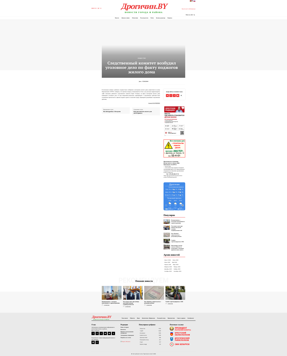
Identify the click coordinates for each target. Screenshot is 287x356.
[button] (191, 14)
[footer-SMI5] (182, 344)
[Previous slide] (166, 205)
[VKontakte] (105, 333)
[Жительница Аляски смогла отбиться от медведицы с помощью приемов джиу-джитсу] (167, 247)
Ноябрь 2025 (177, 269)
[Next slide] (183, 205)
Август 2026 (167, 260)
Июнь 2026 (167, 262)
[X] (174, 95)
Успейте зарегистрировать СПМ (177, 241)
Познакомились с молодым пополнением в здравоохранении (178, 221)
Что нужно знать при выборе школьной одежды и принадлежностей (131, 303)
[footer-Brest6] (182, 334)
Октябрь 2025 (168, 271)
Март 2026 (175, 264)
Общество (142, 58)
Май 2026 (174, 262)
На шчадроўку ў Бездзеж (112, 111)
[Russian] (195, 1)
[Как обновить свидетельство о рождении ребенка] (167, 235)
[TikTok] (101, 333)
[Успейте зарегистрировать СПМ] (167, 241)
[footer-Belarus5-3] (182, 328)
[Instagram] (97, 333)
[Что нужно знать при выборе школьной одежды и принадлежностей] (167, 227)
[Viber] (97, 342)
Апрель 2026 (167, 264)
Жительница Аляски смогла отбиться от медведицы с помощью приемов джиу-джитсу (177, 248)
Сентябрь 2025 (177, 271)
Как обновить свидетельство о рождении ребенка (176, 235)
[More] (181, 95)
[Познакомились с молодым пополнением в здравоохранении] (167, 221)
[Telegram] (177, 95)
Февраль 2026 (168, 266)
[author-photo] (103, 305)
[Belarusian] (191, 1)
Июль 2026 (175, 260)
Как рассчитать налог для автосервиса (143, 112)
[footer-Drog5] (182, 339)
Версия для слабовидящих (189, 8)
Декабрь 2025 (168, 269)
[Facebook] (170, 95)
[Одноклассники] (113, 333)
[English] (193, 1)
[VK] (167, 95)
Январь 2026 (177, 266)
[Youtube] (109, 333)
